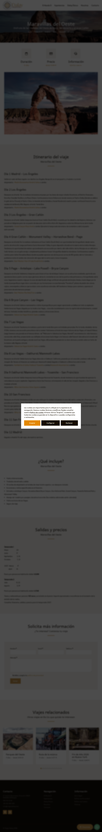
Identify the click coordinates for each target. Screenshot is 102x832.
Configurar (51, 423)
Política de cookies (37, 412)
